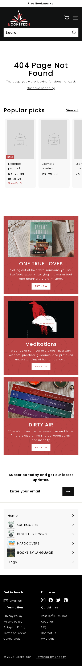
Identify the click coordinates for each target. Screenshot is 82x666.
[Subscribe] (68, 491)
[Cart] (66, 18)
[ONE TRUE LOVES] (41, 239)
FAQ (43, 627)
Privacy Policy (13, 616)
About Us (47, 621)
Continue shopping (41, 88)
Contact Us (48, 633)
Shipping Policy (14, 627)
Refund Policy (13, 621)
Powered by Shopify (51, 657)
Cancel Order (12, 638)
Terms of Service (15, 633)
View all (72, 110)
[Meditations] (41, 319)
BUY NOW (41, 286)
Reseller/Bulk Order (54, 616)
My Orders (48, 638)
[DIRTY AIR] (41, 400)
